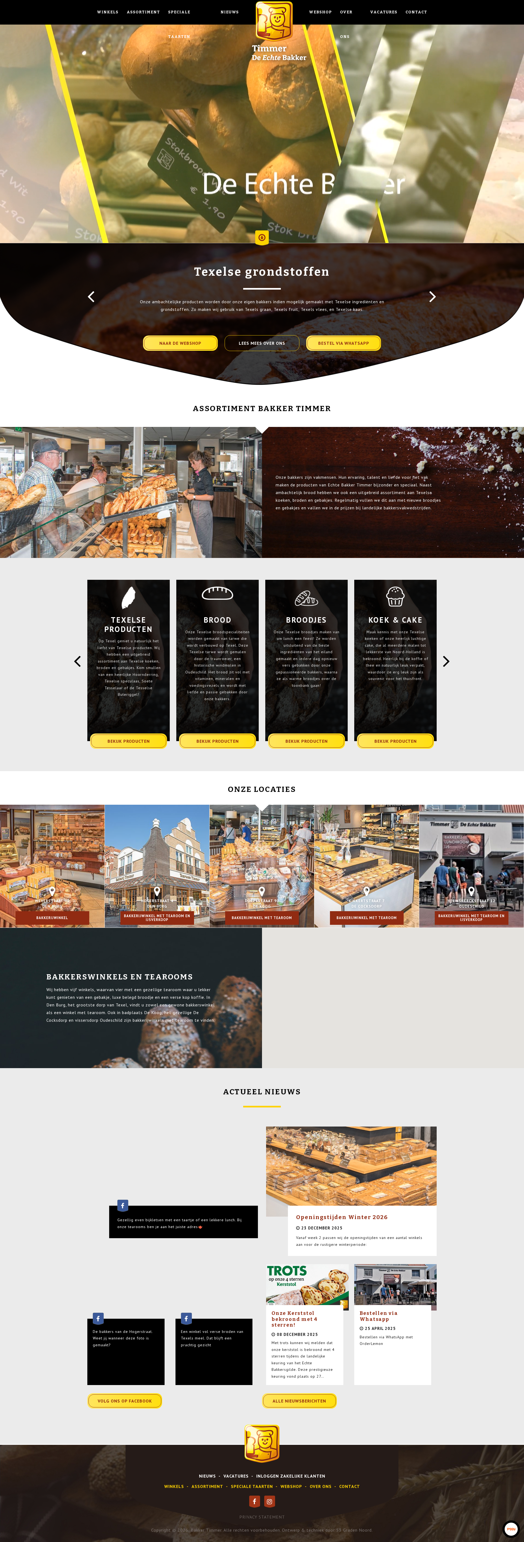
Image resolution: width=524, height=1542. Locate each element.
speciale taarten (252, 1486)
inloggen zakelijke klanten (290, 1476)
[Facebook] (254, 1502)
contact (349, 1486)
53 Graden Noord (354, 1530)
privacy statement (262, 1517)
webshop (291, 1486)
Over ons (346, 24)
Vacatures (383, 12)
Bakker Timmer (206, 1530)
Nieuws (230, 12)
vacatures (236, 1476)
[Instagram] (269, 1502)
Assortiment (143, 12)
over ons (321, 1486)
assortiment (207, 1486)
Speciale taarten (179, 24)
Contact (416, 12)
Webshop (320, 12)
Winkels (107, 12)
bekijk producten (129, 741)
